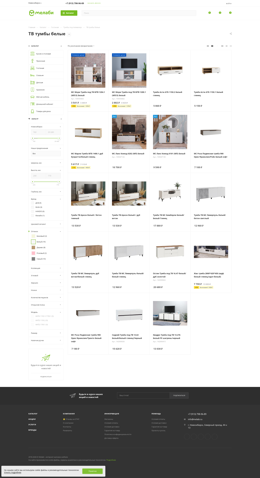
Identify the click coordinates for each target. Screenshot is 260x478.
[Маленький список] (208, 46)
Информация (111, 413)
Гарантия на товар (112, 430)
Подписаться (179, 395)
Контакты (67, 426)
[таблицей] (231, 46)
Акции (32, 419)
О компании (68, 423)
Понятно (93, 471)
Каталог (33, 413)
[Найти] (193, 13)
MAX (214, 437)
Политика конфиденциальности (117, 434)
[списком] (226, 46)
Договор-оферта (111, 438)
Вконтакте (187, 437)
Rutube (208, 437)
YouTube (201, 437)
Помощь (156, 413)
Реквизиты (67, 430)
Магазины (108, 419)
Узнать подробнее (12, 472)
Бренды (32, 430)
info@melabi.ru (195, 419)
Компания (69, 413)
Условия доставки (111, 426)
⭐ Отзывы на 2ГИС (71, 419)
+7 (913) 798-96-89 (75, 3)
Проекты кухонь (158, 430)
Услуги (32, 424)
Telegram (194, 437)
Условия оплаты (111, 423)
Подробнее (111, 460)
